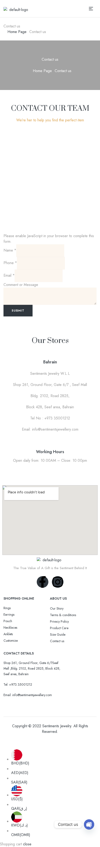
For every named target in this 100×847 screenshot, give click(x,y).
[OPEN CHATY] (89, 824)
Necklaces (10, 627)
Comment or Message (20, 284)
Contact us (57, 641)
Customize (10, 640)
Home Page (17, 31)
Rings (7, 608)
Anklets (8, 634)
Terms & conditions (63, 615)
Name (9, 250)
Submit (18, 310)
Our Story (56, 608)
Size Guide (57, 634)
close (27, 844)
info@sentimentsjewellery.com (32, 695)
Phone (10, 263)
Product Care (59, 628)
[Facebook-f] (42, 582)
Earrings (8, 614)
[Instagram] (57, 582)
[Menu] (93, 8)
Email (9, 275)
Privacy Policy (59, 621)
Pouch (7, 621)
